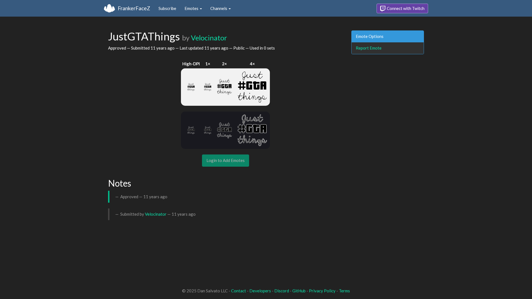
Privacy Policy (322, 290)
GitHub (299, 290)
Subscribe (167, 8)
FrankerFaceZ (134, 8)
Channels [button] (219, 8)
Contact (238, 290)
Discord (281, 290)
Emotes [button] (192, 8)
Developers (260, 290)
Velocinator (209, 37)
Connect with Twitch (405, 8)
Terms (344, 290)
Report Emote (369, 47)
